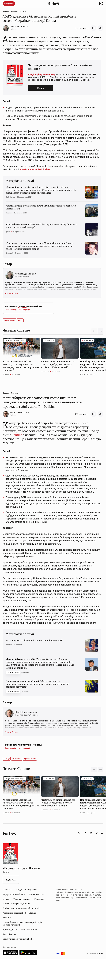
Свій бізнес (10, 197)
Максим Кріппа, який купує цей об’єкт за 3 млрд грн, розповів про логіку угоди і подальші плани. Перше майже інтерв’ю (40, 246)
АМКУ (20, 320)
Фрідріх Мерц (30, 759)
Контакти (7, 889)
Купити (40, 88)
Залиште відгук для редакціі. (17, 310)
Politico (17, 435)
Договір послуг (36, 894)
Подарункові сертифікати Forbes (18, 939)
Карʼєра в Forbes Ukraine (14, 894)
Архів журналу (10, 929)
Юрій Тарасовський (19, 412)
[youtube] (102, 833)
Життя (82, 374)
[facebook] (85, 833)
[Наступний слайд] (100, 331)
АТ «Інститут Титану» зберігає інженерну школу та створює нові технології (21, 365)
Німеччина (16, 759)
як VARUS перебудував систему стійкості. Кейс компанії (57, 364)
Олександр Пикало (19, 26)
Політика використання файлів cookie (21, 908)
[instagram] (91, 833)
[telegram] (96, 833)
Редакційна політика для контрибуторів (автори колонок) (22, 923)
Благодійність (9, 934)
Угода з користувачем (26, 889)
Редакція (7, 918)
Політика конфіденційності (16, 903)
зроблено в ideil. (95, 953)
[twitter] (79, 833)
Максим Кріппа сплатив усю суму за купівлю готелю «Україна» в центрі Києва (41, 207)
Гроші (8, 231)
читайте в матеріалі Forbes (35, 169)
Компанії (9, 253)
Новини (6, 11)
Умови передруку (21, 899)
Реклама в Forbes (29, 929)
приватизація (9, 320)
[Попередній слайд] (94, 769)
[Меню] (101, 3)
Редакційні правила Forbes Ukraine (19, 913)
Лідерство (45, 371)
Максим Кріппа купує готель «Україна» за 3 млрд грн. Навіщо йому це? (41, 226)
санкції (6, 759)
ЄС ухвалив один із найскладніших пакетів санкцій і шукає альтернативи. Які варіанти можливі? (37, 684)
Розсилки (39, 899)
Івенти (6, 899)
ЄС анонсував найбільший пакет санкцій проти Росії (34, 640)
